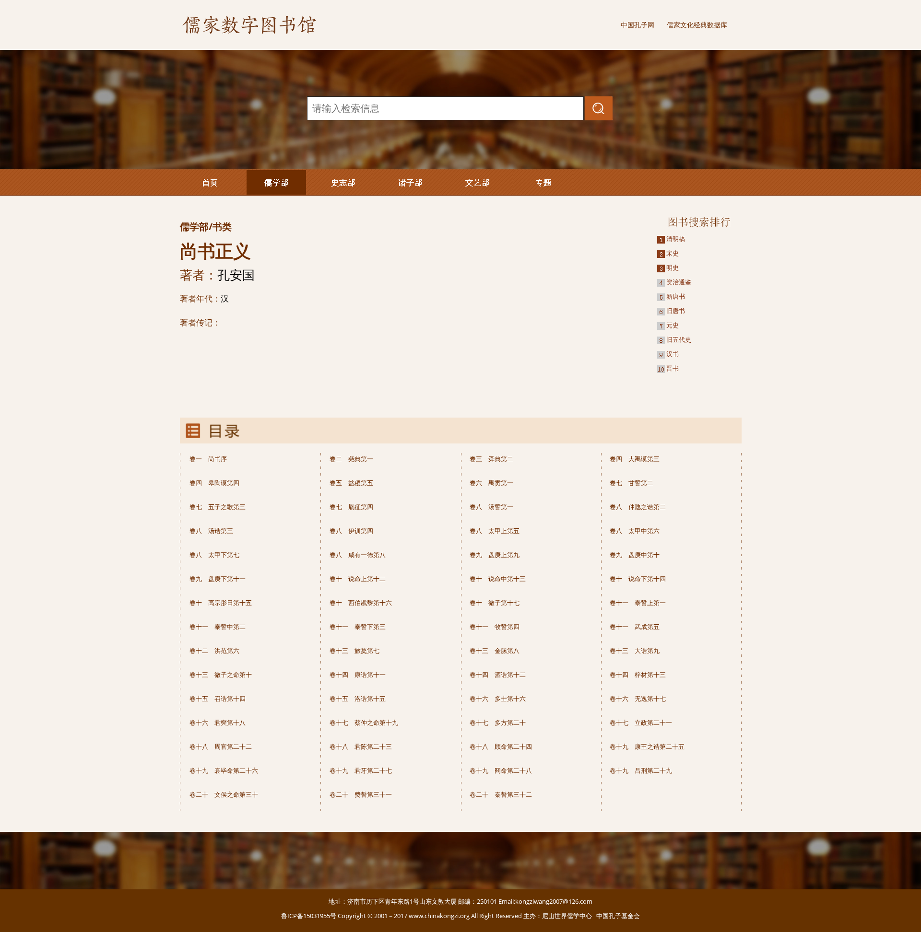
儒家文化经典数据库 (697, 24)
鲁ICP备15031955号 (308, 915)
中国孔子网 (637, 24)
